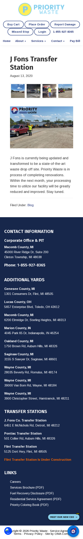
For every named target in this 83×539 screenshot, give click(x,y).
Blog (30, 205)
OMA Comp (62, 533)
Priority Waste (41, 9)
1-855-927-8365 (31, 265)
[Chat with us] (73, 531)
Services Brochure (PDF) (27, 487)
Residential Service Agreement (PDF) (35, 499)
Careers (15, 481)
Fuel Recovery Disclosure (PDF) (32, 493)
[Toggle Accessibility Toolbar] (8, 531)
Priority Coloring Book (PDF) (29, 504)
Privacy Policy (33, 533)
